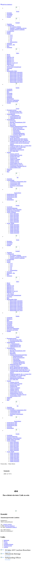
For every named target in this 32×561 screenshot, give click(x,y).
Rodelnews (9, 90)
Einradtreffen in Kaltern (16, 148)
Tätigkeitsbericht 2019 (15, 116)
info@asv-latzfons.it (7, 4)
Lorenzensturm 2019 (15, 184)
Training (9, 152)
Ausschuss (9, 15)
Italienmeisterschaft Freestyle (17, 149)
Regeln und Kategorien (18, 129)
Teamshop (9, 24)
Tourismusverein (8, 545)
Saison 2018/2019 (14, 222)
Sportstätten (10, 14)
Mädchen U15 (10, 60)
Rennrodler (9, 93)
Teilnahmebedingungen (19, 133)
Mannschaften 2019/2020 (16, 79)
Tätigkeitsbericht (11, 114)
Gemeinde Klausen (8, 544)
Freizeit (8, 32)
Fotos (11, 187)
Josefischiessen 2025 (12, 195)
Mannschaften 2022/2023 (16, 75)
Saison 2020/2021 (14, 219)
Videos (8, 170)
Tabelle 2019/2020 (14, 231)
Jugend (8, 33)
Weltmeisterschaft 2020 (15, 136)
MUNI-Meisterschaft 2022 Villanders (19, 140)
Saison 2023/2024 (14, 215)
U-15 (11, 35)
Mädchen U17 (10, 58)
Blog (8, 46)
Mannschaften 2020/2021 (16, 78)
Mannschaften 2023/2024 (16, 73)
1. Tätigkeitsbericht (14, 115)
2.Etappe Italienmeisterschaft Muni (18, 126)
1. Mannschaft (10, 25)
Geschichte (9, 89)
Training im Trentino (15, 159)
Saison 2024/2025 (14, 213)
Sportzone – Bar (11, 44)
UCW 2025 (13, 121)
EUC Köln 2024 (14, 151)
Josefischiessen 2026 (12, 197)
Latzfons (6, 547)
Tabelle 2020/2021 (14, 230)
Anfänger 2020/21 (14, 160)
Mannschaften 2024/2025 (16, 72)
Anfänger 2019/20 (14, 153)
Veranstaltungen (11, 119)
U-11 (11, 37)
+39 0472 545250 (7, 524)
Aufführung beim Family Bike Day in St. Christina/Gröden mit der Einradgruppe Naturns (20, 143)
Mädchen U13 (10, 61)
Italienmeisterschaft (17, 127)
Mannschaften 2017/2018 (16, 82)
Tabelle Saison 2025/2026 (13, 211)
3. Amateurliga (10, 31)
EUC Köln (12, 123)
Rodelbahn (9, 97)
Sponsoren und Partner (12, 101)
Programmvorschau (11, 110)
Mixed (8, 54)
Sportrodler (9, 94)
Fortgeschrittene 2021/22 (16, 163)
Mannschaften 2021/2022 (16, 76)
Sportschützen (10, 199)
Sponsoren (9, 47)
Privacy (5, 541)
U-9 (11, 39)
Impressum (6, 540)
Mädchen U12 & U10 (12, 62)
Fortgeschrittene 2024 (15, 167)
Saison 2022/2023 (14, 216)
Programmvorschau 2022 (16, 112)
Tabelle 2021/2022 (14, 228)
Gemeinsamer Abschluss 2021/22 (18, 166)
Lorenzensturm (10, 180)
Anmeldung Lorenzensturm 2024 (18, 181)
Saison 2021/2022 (14, 217)
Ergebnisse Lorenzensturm (16, 185)
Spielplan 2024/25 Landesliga (17, 29)
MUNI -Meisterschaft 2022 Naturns (18, 138)
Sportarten (9, 12)
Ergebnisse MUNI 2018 (19, 134)
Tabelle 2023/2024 (14, 226)
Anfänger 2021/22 (14, 162)
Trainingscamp (13, 158)
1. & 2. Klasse (10, 65)
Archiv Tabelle (10, 223)
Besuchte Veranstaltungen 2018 (17, 122)
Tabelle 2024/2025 (14, 224)
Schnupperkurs (13, 42)
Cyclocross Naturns (15, 137)
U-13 (11, 36)
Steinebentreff (10, 98)
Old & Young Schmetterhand (14, 67)
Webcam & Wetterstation (13, 100)
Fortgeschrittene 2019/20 (16, 155)
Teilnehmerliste (17, 132)
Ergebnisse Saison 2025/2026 (14, 209)
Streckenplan (16, 130)
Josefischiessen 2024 (12, 194)
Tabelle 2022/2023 (14, 227)
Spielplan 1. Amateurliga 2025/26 (18, 28)
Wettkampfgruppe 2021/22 (16, 164)
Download (7, 552)
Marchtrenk (13, 125)
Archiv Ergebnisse (11, 212)
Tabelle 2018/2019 (14, 233)
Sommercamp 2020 (14, 156)
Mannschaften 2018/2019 (16, 80)
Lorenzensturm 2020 (15, 183)
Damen (8, 56)
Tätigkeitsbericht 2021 (15, 118)
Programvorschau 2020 (15, 111)
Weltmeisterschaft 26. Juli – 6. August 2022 (20, 145)
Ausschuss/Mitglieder (12, 208)
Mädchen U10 (10, 64)
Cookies (6, 543)
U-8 (11, 40)
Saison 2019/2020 (14, 220)
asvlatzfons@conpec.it (11, 527)
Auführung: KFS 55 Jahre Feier (18, 147)
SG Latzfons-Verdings (15, 26)
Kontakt (9, 17)
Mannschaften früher (12, 71)
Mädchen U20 (10, 57)
